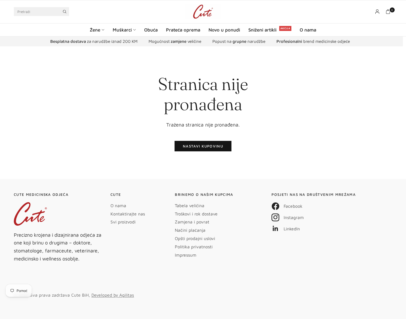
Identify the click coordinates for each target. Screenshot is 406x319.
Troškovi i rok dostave (196, 213)
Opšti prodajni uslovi (195, 238)
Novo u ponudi (224, 30)
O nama (308, 30)
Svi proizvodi (123, 221)
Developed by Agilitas (112, 294)
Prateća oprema (183, 30)
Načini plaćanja (190, 230)
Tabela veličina (189, 205)
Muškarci (122, 30)
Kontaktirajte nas (127, 213)
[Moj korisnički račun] (377, 11)
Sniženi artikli (262, 30)
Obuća (151, 30)
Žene (95, 30)
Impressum (185, 254)
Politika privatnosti (194, 246)
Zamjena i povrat (192, 221)
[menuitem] (99, 29)
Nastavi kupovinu (203, 146)
